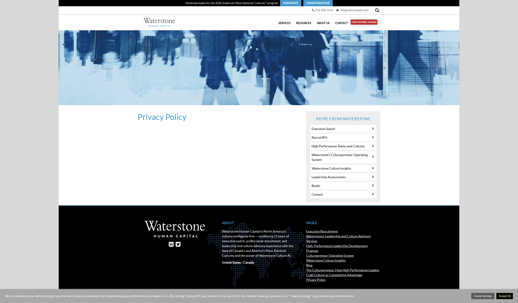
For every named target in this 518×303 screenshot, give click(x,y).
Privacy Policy (316, 280)
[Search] (377, 10)
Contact (341, 23)
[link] (290, 3)
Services (284, 23)
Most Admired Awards (364, 22)
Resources (303, 23)
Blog (309, 265)
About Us (323, 23)
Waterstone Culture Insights (331, 168)
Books (316, 186)
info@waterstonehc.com (354, 10)
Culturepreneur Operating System (330, 255)
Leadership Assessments (329, 177)
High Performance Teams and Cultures (338, 146)
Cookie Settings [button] (483, 296)
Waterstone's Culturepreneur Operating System (340, 157)
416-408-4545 (324, 10)
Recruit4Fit (319, 137)
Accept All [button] (505, 296)
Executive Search (323, 129)
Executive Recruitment (322, 231)
